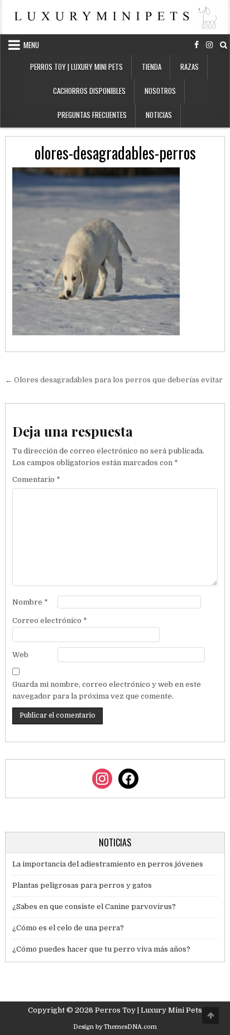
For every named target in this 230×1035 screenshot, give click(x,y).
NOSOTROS (160, 90)
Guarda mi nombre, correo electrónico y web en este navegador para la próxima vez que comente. (106, 690)
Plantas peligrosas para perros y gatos (82, 885)
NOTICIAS (159, 114)
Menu (31, 44)
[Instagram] (209, 45)
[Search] (223, 45)
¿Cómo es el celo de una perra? (68, 928)
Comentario (36, 479)
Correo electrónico (49, 620)
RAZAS (189, 66)
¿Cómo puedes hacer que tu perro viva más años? (101, 949)
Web (20, 654)
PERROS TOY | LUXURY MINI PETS (76, 66)
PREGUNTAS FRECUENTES (92, 114)
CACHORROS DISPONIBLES (89, 90)
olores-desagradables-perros (115, 152)
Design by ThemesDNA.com (115, 1027)
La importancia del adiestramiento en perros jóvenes (107, 864)
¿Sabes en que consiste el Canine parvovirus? (94, 906)
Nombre (30, 602)
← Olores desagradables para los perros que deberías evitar (114, 380)
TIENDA (151, 66)
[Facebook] (196, 45)
